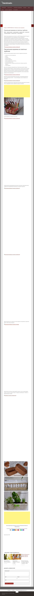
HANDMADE (4, 7)
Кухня (3, 9)
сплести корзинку (19, 33)
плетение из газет (13, 33)
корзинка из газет (21, 32)
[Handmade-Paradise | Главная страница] (8, 3)
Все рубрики (16, 9)
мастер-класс (27, 32)
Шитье (29, 7)
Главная (5, 27)
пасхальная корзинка (7, 33)
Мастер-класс (10, 7)
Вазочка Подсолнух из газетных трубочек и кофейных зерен (25, 562)
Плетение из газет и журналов (19, 27)
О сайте (13, 590)
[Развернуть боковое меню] (1, 25)
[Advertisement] (17, 18)
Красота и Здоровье (8, 9)
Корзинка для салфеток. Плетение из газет (16, 562)
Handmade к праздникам (18, 7)
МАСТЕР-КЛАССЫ (10, 27)
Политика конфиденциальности (21, 590)
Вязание (24, 7)
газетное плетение (9, 32)
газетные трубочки (16, 32)
